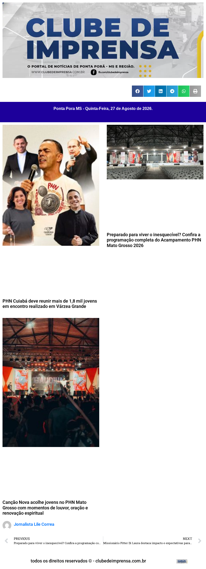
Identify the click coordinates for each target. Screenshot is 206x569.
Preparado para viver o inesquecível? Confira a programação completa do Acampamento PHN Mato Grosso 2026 (154, 240)
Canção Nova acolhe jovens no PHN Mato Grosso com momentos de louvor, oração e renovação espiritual (45, 508)
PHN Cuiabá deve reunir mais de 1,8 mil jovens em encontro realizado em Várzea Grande (50, 303)
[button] (137, 91)
